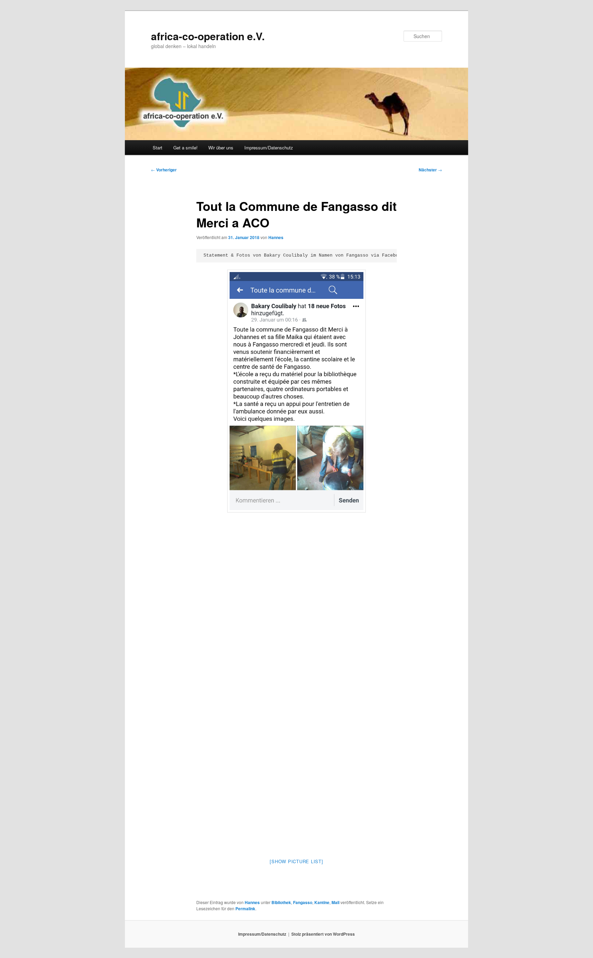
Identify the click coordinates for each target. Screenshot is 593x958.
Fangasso (302, 902)
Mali (335, 902)
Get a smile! (185, 147)
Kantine (321, 902)
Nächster (430, 170)
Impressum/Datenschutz (268, 147)
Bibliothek (281, 902)
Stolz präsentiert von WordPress (323, 934)
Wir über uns (220, 147)
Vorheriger (164, 170)
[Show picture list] (296, 861)
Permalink (245, 908)
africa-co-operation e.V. (208, 36)
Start (157, 147)
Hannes (275, 237)
